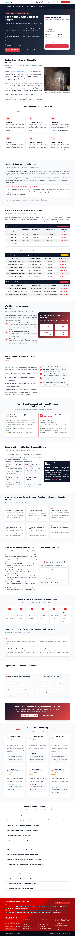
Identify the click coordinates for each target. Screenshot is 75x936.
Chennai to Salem (26, 912)
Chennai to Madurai (18, 912)
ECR (61, 906)
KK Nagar (12, 908)
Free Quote (65, 2)
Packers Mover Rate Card (27, 928)
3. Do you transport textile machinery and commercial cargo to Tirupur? (23, 830)
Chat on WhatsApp (47, 715)
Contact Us (43, 6)
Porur (43, 906)
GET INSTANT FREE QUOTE (57, 46)
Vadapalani (65, 906)
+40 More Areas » (24, 908)
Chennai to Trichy (34, 912)
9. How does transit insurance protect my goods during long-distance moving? (24, 859)
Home (9, 6)
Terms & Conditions (52, 933)
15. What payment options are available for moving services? (20, 888)
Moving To (60, 34)
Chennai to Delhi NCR (53, 910)
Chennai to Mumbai (38, 910)
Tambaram (35, 906)
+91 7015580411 (40, 2)
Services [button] (16, 6)
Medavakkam (48, 906)
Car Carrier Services (26, 924)
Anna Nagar (25, 906)
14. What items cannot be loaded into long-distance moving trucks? (22, 883)
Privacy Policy (58, 933)
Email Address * (61, 23)
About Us (34, 6)
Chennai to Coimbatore (10, 912)
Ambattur (7, 908)
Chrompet (57, 906)
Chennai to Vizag (49, 912)
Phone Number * (49, 29)
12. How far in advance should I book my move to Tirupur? (20, 873)
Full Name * (48, 23)
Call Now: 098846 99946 (30, 715)
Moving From (48, 34)
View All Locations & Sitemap (62, 902)
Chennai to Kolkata (62, 910)
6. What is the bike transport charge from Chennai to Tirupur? (21, 845)
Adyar (40, 906)
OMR (21, 906)
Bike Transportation (26, 922)
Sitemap (63, 933)
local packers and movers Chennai (28, 25)
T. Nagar (30, 906)
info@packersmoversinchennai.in (53, 2)
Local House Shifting (26, 919)
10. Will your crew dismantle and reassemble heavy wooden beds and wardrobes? (25, 864)
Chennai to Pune (45, 910)
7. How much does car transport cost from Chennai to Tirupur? (21, 849)
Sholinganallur (17, 908)
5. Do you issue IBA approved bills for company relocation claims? (21, 840)
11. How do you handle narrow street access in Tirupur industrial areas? (23, 869)
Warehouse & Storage (26, 926)
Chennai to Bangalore (20, 910)
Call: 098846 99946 (13, 50)
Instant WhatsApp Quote (30, 50)
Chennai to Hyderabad (29, 910)
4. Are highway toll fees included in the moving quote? (19, 835)
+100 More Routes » (56, 912)
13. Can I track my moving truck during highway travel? (19, 878)
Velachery (17, 906)
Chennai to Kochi (41, 912)
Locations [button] (25, 6)
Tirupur (19, 71)
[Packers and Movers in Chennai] (9, 2)
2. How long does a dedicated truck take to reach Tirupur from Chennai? (23, 825)
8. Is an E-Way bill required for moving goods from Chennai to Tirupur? (22, 854)
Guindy (53, 906)
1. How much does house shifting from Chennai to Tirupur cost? (21, 815)
